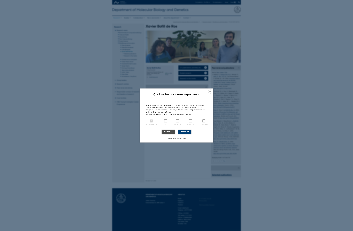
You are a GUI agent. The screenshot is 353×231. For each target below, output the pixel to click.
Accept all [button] (185, 132)
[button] (176, 138)
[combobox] (210, 91)
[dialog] (176, 115)
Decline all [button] (168, 132)
